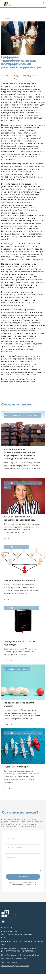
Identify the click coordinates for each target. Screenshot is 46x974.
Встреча (17, 79)
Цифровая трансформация (25, 76)
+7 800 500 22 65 (9, 931)
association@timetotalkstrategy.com (17, 934)
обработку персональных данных (23, 884)
